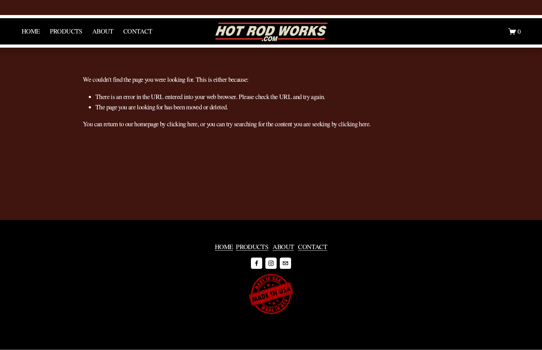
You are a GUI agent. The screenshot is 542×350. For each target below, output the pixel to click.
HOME (31, 31)
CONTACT (137, 31)
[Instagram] (271, 263)
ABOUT (283, 246)
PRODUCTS (252, 246)
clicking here (182, 123)
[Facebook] (256, 263)
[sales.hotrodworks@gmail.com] (285, 263)
